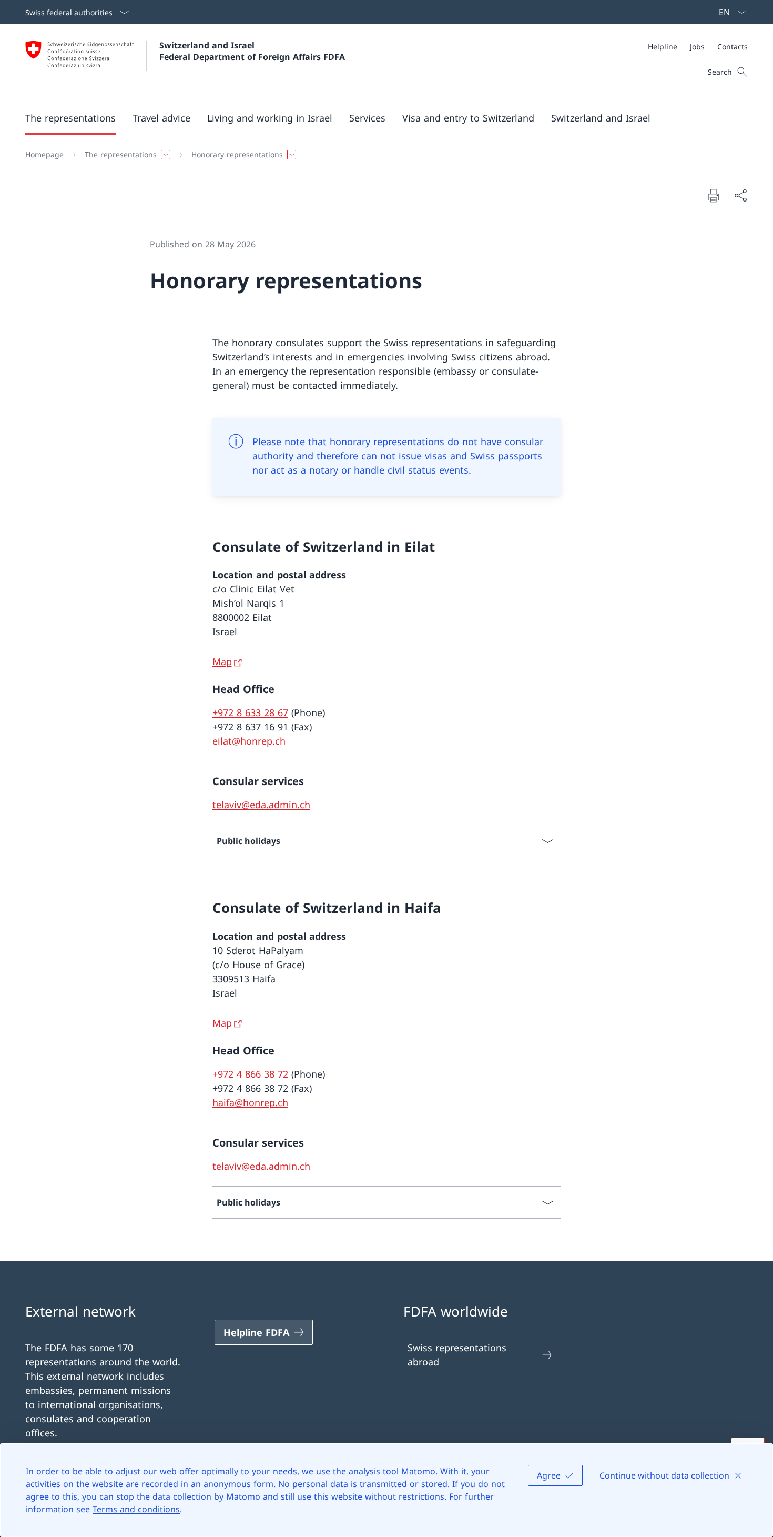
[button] (70, 118)
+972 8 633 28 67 (250, 712)
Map (222, 661)
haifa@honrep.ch (250, 1102)
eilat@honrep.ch (249, 741)
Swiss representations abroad (457, 1354)
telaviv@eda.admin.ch (261, 804)
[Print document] (713, 195)
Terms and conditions (136, 1509)
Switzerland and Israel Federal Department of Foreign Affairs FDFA (252, 51)
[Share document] (740, 195)
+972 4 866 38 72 (250, 1074)
